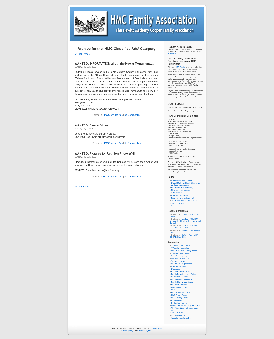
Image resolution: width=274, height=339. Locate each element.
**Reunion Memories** (180, 248)
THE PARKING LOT (179, 203)
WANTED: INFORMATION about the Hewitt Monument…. (114, 63)
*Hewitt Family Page (179, 256)
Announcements (178, 261)
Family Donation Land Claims (183, 274)
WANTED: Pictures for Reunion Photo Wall (105, 153)
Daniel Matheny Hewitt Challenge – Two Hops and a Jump (185, 184)
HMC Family (180, 67)
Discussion (175, 269)
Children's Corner (178, 266)
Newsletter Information (180, 190)
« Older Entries (82, 54)
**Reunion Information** (181, 245)
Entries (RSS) (127, 330)
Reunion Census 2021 (181, 195)
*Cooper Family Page (180, 253)
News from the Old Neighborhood (185, 305)
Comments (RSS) (144, 330)
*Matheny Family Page (181, 258)
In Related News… (179, 303)
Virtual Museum (178, 315)
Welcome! (175, 206)
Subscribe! (177, 193)
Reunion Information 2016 (182, 198)
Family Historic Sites (179, 277)
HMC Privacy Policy (179, 298)
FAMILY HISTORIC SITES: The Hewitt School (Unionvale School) (186, 221)
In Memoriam (176, 300)
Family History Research (181, 279)
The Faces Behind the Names (184, 201)
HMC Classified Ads (113, 115)
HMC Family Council (179, 290)
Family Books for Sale (180, 271)
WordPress (157, 328)
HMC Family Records (180, 295)
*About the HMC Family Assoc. (184, 251)
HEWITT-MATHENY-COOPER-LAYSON (184, 236)
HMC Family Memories (180, 292)
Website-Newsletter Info (181, 318)
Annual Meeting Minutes (181, 264)
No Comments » (132, 115)
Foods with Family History (182, 187)
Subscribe (172, 53)
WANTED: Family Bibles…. (93, 125)
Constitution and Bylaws (181, 180)
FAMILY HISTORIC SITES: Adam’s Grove (184, 227)
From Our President (179, 285)
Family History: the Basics (182, 282)
